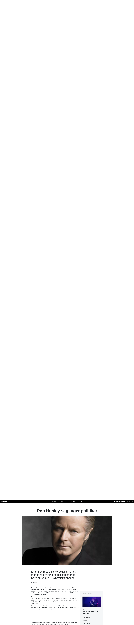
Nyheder (54, 501)
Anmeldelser (63, 501)
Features (72, 501)
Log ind (128, 501)
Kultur (80, 501)
